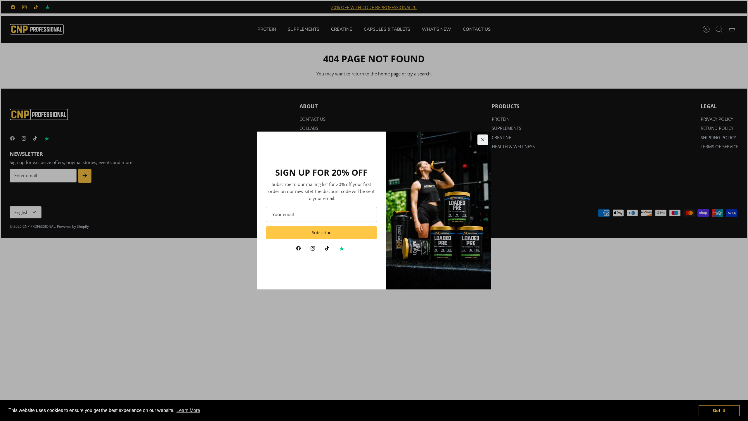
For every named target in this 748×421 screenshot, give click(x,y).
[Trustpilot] (341, 248)
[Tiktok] (327, 248)
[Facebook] (298, 248)
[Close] (482, 139)
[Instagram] (312, 248)
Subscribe (321, 232)
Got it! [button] (719, 410)
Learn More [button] (188, 410)
